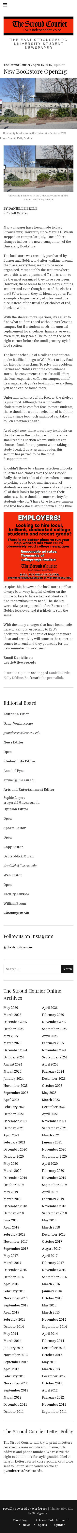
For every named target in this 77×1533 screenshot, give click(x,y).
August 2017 (51, 1248)
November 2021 (54, 1121)
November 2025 (54, 1022)
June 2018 (11, 1220)
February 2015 (14, 1319)
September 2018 (54, 1213)
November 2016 (54, 1270)
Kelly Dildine (13, 678)
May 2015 (49, 1305)
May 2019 (11, 1192)
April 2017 (50, 1255)
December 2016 (15, 1270)
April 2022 (50, 1114)
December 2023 (54, 1078)
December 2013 (54, 1348)
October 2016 (14, 1277)
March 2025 (12, 1043)
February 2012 (53, 1397)
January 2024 (13, 1078)
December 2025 (15, 1022)
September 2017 (16, 1248)
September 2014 (54, 1326)
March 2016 (51, 1284)
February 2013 (14, 1376)
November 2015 (16, 1298)
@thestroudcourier (18, 947)
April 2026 (50, 1007)
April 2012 (50, 1390)
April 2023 (11, 1100)
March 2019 (12, 1199)
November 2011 (54, 1404)
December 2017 (54, 1234)
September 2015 (16, 1305)
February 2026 (53, 1015)
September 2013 (16, 1362)
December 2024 (15, 1050)
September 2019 (54, 1185)
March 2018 (51, 1227)
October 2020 (14, 1156)
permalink (55, 678)
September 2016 (54, 1277)
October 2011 (14, 1411)
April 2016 (11, 1284)
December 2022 (54, 1107)
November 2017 (16, 1241)
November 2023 (16, 1085)
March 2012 (12, 1397)
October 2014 (14, 1326)
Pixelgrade (39, 1513)
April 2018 (11, 1227)
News (26, 1525)
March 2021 (51, 1135)
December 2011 (15, 1404)
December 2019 (15, 1178)
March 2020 (12, 1170)
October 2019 (14, 1185)
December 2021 (15, 1121)
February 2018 (14, 1234)
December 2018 (15, 1206)
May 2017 (11, 1255)
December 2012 (54, 1376)
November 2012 (16, 1383)
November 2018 (54, 1206)
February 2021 (14, 1142)
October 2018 (14, 1213)
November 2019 (54, 1178)
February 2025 (53, 1043)
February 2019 (53, 1199)
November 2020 (54, 1149)
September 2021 (54, 1128)
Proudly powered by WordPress (25, 1508)
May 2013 (49, 1362)
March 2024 (12, 1071)
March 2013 (51, 1369)
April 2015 (11, 1312)
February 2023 (14, 1107)
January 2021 (52, 1142)
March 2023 (51, 1100)
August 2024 (13, 1064)
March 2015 (51, 1312)
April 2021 (11, 1135)
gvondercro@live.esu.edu (23, 1471)
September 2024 (54, 1057)
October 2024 (14, 1057)
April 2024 (50, 1064)
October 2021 (14, 1128)
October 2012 (52, 1383)
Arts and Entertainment (52, 1520)
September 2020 (54, 1156)
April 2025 (50, 1036)
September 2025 (54, 1029)
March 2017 (12, 1263)
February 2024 (53, 1071)
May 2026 (11, 1007)
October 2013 (52, 1355)
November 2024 (54, 1050)
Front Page (20, 1520)
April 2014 (50, 1333)
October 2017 (52, 1241)
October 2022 (14, 1114)
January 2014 (13, 1348)
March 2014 (12, 1341)
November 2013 (16, 1355)
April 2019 (50, 1192)
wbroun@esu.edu (16, 913)
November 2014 (54, 1319)
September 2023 (16, 1093)
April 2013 (11, 1369)
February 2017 (53, 1263)
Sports (42, 1525)
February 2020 (53, 1170)
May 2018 (49, 1220)
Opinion (59, 65)
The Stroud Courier (17, 65)
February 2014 (53, 1341)
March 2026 (12, 1015)
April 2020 (50, 1163)
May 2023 (49, 1093)
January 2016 (52, 1291)
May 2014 (11, 1333)
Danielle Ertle (59, 673)
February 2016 (14, 1291)
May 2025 (11, 1036)
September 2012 (16, 1390)
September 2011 (54, 1411)
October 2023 (52, 1085)
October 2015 (52, 1298)
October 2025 (14, 1029)
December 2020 (15, 1149)
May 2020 (11, 1163)
